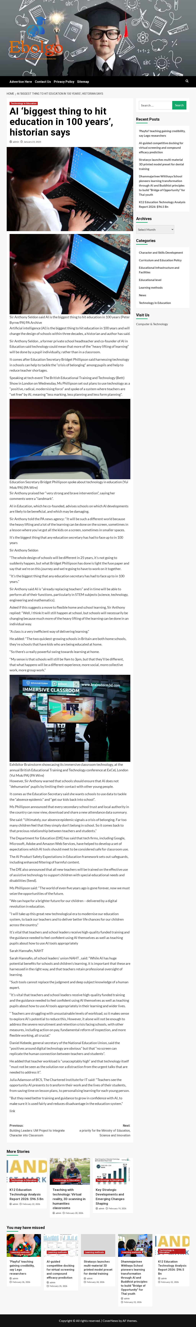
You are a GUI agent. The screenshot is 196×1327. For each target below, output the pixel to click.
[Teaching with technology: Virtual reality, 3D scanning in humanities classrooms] (70, 1171)
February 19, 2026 (117, 1208)
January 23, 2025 (32, 141)
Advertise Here (21, 82)
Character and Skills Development (161, 252)
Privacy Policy (64, 82)
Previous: (37, 1130)
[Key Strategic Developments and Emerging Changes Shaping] (113, 1171)
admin (16, 141)
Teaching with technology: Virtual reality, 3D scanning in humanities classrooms (69, 1199)
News (142, 295)
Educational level (150, 280)
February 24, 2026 (95, 1282)
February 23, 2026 (132, 1302)
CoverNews (110, 1320)
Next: (104, 1130)
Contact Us (43, 82)
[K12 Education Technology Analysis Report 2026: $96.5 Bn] (27, 1171)
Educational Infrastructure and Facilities (159, 270)
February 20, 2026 (74, 1213)
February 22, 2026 (31, 1204)
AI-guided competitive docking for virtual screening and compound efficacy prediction (161, 147)
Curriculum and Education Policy (160, 260)
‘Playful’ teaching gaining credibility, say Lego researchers (162, 133)
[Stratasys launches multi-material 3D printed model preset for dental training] (98, 1245)
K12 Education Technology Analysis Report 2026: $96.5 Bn (26, 1194)
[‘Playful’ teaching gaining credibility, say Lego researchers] (24, 1245)
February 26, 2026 (21, 1282)
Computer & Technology (152, 324)
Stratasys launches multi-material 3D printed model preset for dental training (161, 164)
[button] (187, 81)
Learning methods (151, 287)
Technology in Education (24, 103)
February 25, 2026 (58, 1286)
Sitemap (83, 82)
